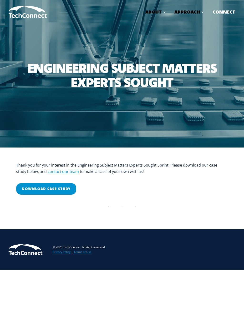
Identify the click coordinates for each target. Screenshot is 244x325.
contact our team (63, 171)
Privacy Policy (62, 252)
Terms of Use (83, 252)
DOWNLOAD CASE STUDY (46, 189)
